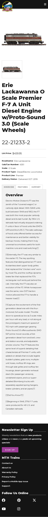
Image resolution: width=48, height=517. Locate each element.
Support (36, 187)
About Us (6, 468)
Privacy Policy (9, 477)
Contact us (7, 463)
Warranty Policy (9, 472)
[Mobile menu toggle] (45, 4)
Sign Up (10, 450)
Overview (9, 187)
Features (23, 187)
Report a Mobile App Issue (15, 481)
